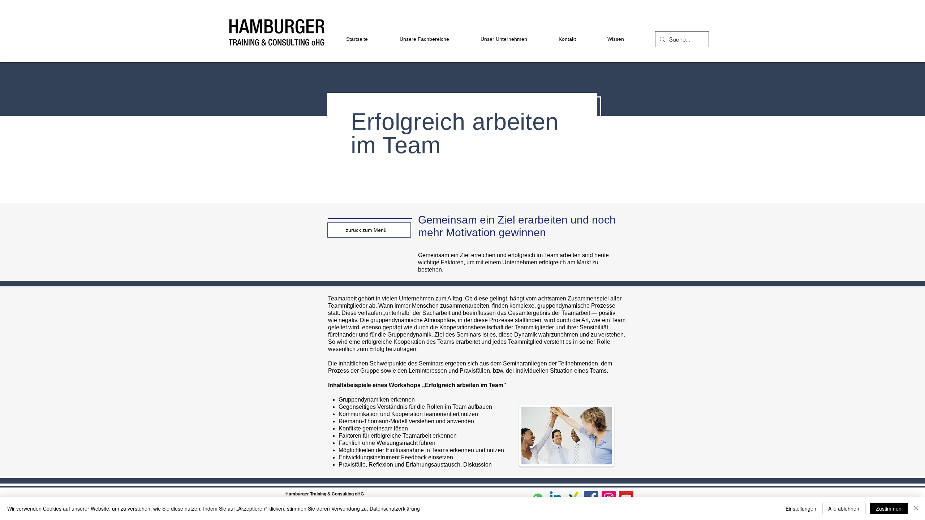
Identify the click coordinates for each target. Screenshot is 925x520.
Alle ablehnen (843, 508)
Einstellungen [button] (801, 508)
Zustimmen (889, 508)
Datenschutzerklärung (395, 508)
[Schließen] (916, 508)
